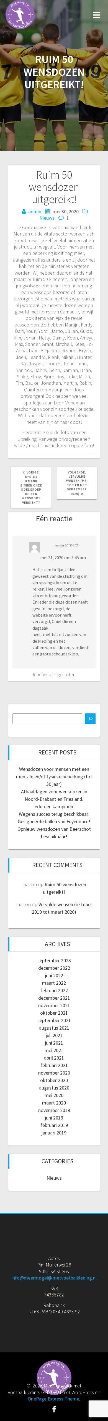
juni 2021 (54, 1043)
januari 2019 (54, 1132)
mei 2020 (54, 1095)
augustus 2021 (54, 1028)
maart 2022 (54, 983)
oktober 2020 (54, 1080)
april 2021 (54, 1058)
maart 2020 (54, 1103)
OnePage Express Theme (53, 1398)
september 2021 (54, 1020)
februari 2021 (54, 1065)
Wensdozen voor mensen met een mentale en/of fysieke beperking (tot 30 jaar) (54, 776)
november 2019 (54, 1110)
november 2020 (54, 1073)
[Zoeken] (90, 718)
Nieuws (47, 218)
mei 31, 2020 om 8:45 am (63, 557)
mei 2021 (54, 1050)
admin (34, 211)
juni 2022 (54, 975)
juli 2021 (54, 1035)
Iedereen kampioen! (54, 806)
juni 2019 (54, 1117)
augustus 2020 (54, 1088)
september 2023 (54, 960)
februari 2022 (54, 990)
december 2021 (54, 998)
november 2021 (54, 1005)
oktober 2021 (54, 1013)
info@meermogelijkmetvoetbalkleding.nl (54, 1278)
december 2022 (54, 968)
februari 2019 (54, 1125)
